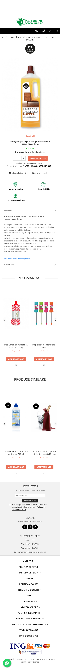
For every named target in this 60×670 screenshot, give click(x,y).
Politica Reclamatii (29, 612)
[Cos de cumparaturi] (50, 31)
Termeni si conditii (29, 589)
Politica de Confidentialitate (29, 624)
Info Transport (29, 607)
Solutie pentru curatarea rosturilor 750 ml (16, 452)
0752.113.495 (31, 547)
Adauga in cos (38, 158)
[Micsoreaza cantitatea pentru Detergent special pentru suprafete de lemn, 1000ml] (15, 158)
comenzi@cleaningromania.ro (31, 551)
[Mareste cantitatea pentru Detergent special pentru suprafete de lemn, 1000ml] (23, 158)
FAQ (29, 595)
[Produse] (3, 32)
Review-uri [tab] (9, 264)
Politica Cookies (29, 584)
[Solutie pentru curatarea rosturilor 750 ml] (16, 417)
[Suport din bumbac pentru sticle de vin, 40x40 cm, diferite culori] (44, 417)
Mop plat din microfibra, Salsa (44, 346)
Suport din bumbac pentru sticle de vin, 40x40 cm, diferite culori (44, 452)
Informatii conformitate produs (17, 258)
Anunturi (29, 561)
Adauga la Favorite (19, 173)
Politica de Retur (29, 567)
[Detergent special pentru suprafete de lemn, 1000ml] (30, 94)
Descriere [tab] (8, 210)
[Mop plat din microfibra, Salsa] (44, 313)
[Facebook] (24, 527)
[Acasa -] (30, 22)
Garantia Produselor (29, 618)
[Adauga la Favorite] (16, 365)
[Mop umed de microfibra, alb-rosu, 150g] (16, 313)
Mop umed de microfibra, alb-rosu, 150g (16, 346)
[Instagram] (35, 527)
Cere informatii (40, 173)
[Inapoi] (2, 38)
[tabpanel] (30, 94)
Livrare (29, 578)
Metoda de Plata (29, 572)
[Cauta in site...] (57, 31)
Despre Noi (29, 601)
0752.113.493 (31, 544)
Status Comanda (29, 630)
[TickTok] (30, 527)
